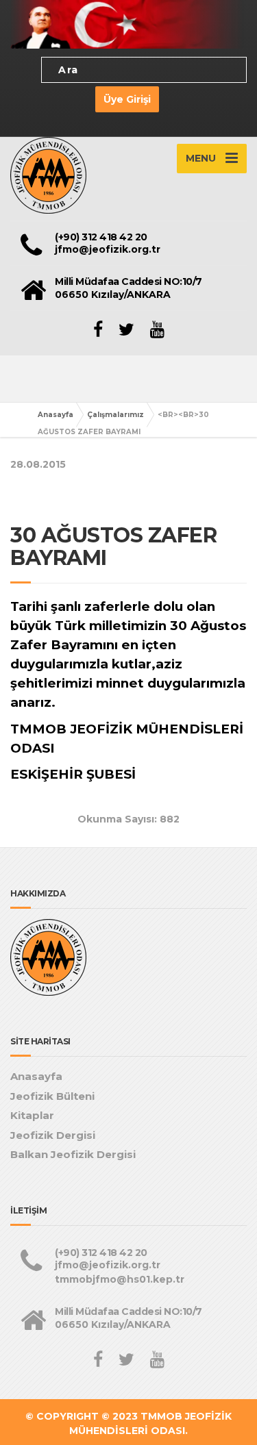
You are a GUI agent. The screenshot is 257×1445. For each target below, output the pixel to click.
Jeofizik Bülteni (52, 1096)
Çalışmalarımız (115, 414)
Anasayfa (55, 414)
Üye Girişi (127, 99)
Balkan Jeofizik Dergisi (73, 1154)
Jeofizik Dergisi (52, 1135)
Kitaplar (32, 1115)
